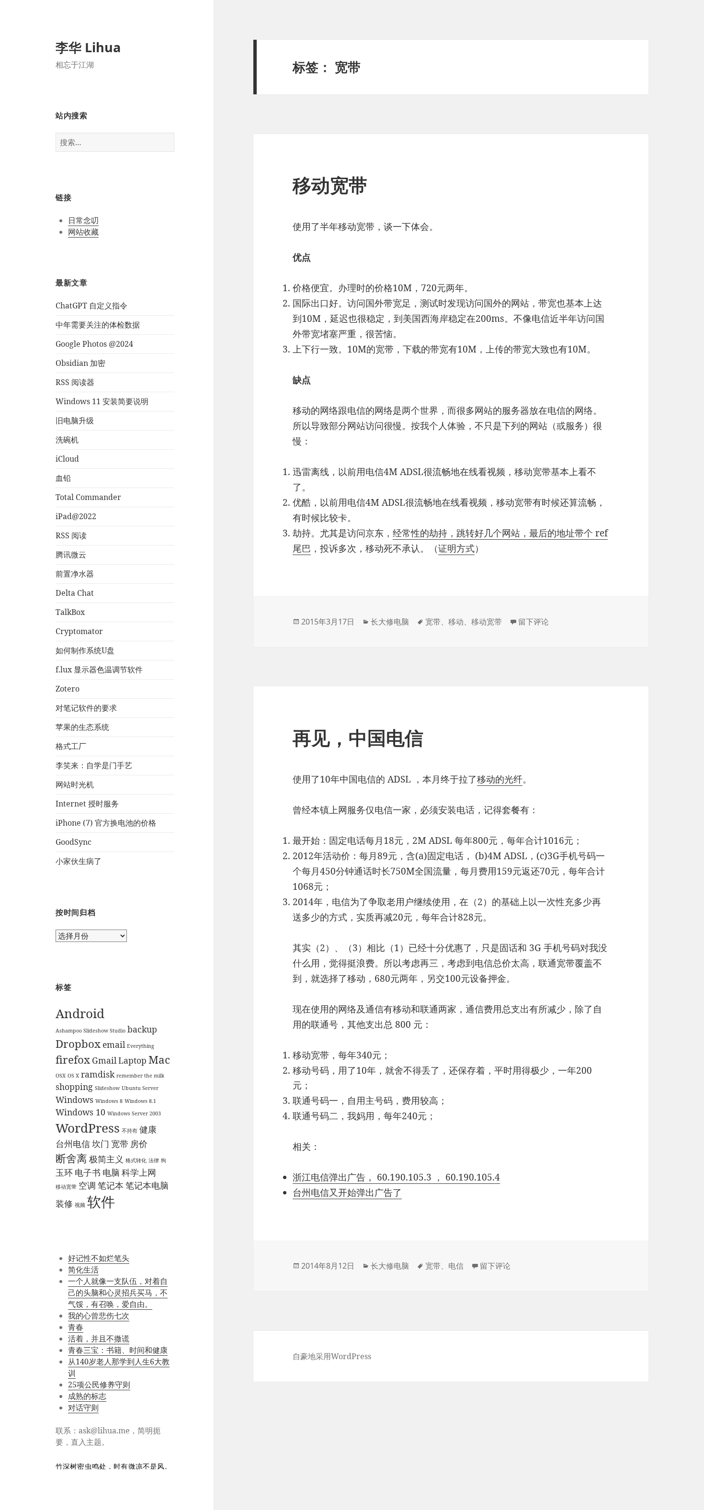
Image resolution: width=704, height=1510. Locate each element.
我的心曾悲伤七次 (98, 1315)
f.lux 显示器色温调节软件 (99, 669)
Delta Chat (75, 593)
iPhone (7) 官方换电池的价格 (106, 822)
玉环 (64, 1172)
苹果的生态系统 (82, 727)
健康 (148, 1129)
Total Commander (88, 497)
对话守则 (83, 1407)
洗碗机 (67, 439)
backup (142, 1029)
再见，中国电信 (358, 737)
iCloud (67, 459)
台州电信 (73, 1143)
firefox (73, 1059)
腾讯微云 (71, 554)
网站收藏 (83, 232)
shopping (74, 1086)
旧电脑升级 (75, 420)
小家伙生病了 (79, 861)
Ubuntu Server (140, 1088)
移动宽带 (66, 1186)
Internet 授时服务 (87, 803)
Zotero (67, 688)
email (113, 1044)
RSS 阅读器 (75, 382)
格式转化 (136, 1160)
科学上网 (139, 1172)
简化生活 (83, 1269)
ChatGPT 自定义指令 (91, 305)
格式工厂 (71, 746)
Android (80, 1013)
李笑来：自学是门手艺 (94, 765)
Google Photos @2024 (94, 344)
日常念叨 (83, 220)
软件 (101, 1201)
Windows (74, 1099)
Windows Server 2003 (134, 1113)
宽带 (119, 1143)
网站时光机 (75, 784)
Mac (159, 1059)
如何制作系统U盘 (85, 650)
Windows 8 (109, 1101)
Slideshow (107, 1088)
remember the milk (140, 1075)
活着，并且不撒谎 (98, 1338)
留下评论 (533, 621)
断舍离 (71, 1158)
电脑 (111, 1172)
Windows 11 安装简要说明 (102, 401)
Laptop (132, 1060)
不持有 (129, 1130)
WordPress (88, 1127)
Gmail (104, 1060)
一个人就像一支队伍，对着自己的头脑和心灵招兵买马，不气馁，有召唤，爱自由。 (118, 1292)
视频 (80, 1205)
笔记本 (111, 1185)
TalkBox (70, 612)
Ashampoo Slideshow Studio (90, 1030)
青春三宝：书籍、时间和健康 (118, 1350)
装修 (64, 1203)
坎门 (100, 1143)
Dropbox (78, 1043)
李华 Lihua (88, 47)
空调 (87, 1185)
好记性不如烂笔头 (98, 1258)
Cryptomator (79, 631)
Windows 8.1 (140, 1101)
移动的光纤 (499, 779)
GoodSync (73, 842)
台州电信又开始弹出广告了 (347, 1192)
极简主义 (106, 1159)
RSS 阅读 (71, 535)
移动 (456, 621)
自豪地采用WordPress (332, 1356)
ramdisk (97, 1074)
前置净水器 (75, 573)
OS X (73, 1075)
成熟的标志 (87, 1396)
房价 (139, 1143)
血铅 (63, 478)
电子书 (88, 1172)
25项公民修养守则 (99, 1384)
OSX (61, 1075)
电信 (456, 1265)
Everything (140, 1046)
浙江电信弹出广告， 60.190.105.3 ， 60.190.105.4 (396, 1177)
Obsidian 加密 (80, 363)
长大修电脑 (390, 621)
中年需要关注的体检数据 (98, 324)
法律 (153, 1160)
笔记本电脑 (147, 1185)
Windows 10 (80, 1112)
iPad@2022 (76, 516)
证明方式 (456, 548)
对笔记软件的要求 (86, 708)
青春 (75, 1327)
